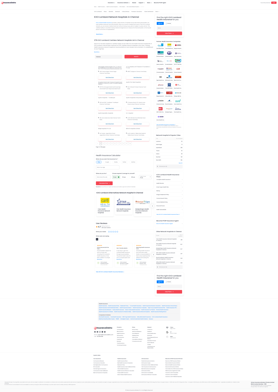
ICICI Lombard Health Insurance (104, 22)
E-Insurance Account (137, 341)
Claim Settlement (148, 11)
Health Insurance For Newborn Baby (122, 311)
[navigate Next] (152, 206)
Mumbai (158, 157)
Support (141, 2)
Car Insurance (120, 329)
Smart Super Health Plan (162, 187)
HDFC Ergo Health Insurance (129, 317)
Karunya (151, 319)
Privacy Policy (135, 329)
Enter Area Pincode (102, 177)
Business (119, 341)
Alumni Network (150, 342)
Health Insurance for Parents (148, 309)
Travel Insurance (120, 343)
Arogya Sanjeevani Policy (162, 194)
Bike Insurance (120, 331)
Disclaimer (149, 335)
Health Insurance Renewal (105, 309)
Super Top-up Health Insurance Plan (156, 307)
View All (180, 163)
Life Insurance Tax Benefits (147, 372)
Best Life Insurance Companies (148, 368)
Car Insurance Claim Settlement (100, 370)
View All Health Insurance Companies (165, 124)
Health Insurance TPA (171, 307)
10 (126, 143)
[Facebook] (95, 332)
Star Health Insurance (104, 317)
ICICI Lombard (98, 11)
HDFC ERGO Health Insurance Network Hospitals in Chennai (165, 253)
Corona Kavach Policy (161, 198)
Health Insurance (103, 305)
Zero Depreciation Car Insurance (100, 364)
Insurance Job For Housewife (171, 372)
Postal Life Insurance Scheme (147, 361)
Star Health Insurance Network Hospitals (124, 210)
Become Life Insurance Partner (172, 366)
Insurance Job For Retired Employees (173, 376)
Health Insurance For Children (106, 311)
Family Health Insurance (118, 309)
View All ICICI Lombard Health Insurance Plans (167, 214)
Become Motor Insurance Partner (172, 363)
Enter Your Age (101, 167)
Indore (157, 154)
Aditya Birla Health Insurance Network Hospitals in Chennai (165, 262)
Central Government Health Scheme (139, 319)
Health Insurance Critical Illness (169, 305)
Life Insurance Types (145, 363)
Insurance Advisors (123, 2)
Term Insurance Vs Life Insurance (148, 366)
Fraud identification (151, 333)
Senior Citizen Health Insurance (132, 309)
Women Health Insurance (162, 309)
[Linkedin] (102, 332)
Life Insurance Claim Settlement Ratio (149, 364)
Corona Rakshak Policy (162, 202)
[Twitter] (105, 332)
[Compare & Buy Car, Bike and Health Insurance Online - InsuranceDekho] (8, 3)
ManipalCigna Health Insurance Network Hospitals (142, 211)
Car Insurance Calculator (99, 363)
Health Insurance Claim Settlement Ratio (109, 307)
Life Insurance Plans (145, 370)
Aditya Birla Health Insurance (144, 317)
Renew (134, 2)
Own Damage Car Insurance (99, 368)
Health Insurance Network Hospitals (141, 311)
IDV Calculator (96, 366)
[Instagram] (100, 332)
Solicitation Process (151, 340)
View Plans (168, 33)
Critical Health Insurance (122, 368)
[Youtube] (97, 332)
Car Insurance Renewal (98, 361)
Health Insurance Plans (113, 305)
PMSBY (117, 319)
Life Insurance (120, 335)
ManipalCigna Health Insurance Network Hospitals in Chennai (166, 249)
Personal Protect (160, 206)
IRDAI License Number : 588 (258, 384)
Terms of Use (135, 337)
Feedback (149, 331)
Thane (157, 150)
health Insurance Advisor (126, 307)
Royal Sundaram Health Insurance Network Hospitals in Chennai (164, 258)
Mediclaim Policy (124, 305)
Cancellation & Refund (137, 339)
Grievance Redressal (136, 331)
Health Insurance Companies (140, 307)
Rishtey (158, 191)
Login (274, 2)
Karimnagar (159, 144)
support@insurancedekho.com (105, 334)
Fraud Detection (135, 333)
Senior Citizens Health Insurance (124, 374)
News (148, 2)
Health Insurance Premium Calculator (152, 305)
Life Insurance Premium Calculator (149, 374)
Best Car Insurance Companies (100, 372)
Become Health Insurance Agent (164, 223)
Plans (105, 11)
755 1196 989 (100, 336)
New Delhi (158, 160)
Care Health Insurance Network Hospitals (104, 211)
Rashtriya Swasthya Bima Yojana (107, 319)
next (130, 143)
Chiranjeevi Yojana (124, 319)
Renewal (117, 11)
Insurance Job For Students (171, 374)
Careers (149, 344)
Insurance (111, 2)
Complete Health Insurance (163, 179)
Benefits (111, 11)
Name (159, 28)
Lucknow (158, 141)
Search (136, 56)
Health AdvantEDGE (161, 209)
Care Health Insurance (115, 317)
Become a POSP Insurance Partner (172, 361)
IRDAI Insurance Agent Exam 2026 (172, 370)
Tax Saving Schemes (121, 345)
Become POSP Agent (160, 2)
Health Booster (160, 183)
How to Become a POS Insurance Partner (174, 368)
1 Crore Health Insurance (135, 305)
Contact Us (149, 329)
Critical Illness (125, 11)
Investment (119, 339)
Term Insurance (120, 337)
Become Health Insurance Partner (172, 364)
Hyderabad (159, 147)
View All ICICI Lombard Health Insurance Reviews (109, 272)
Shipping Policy (135, 335)
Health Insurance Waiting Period (158, 311)
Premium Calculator (136, 11)
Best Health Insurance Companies (125, 363)
